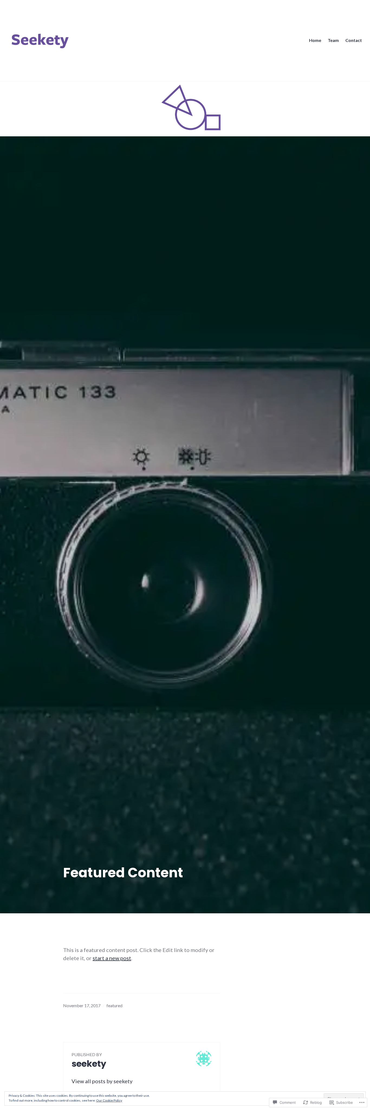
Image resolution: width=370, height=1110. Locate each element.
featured (114, 1005)
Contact (353, 40)
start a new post (112, 958)
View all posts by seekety (102, 1081)
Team (333, 40)
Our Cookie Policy (109, 1100)
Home (315, 40)
